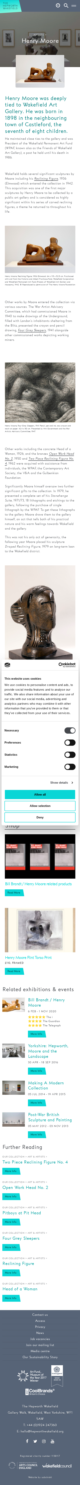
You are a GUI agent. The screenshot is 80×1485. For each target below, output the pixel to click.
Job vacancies (40, 1339)
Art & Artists (36, 1157)
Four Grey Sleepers (32, 330)
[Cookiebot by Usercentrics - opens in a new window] (59, 665)
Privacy (40, 1327)
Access (40, 1321)
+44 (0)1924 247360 (42, 1425)
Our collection (13, 1157)
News (40, 1333)
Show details (59, 782)
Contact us (40, 1315)
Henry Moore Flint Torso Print (28, 957)
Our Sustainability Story (40, 1357)
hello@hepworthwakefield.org (42, 1432)
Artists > (40, 34)
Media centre (40, 1351)
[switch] (70, 742)
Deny (40, 817)
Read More (13, 892)
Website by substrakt (40, 1477)
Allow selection (40, 805)
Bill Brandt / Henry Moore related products (38, 884)
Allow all (40, 794)
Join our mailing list (40, 1345)
